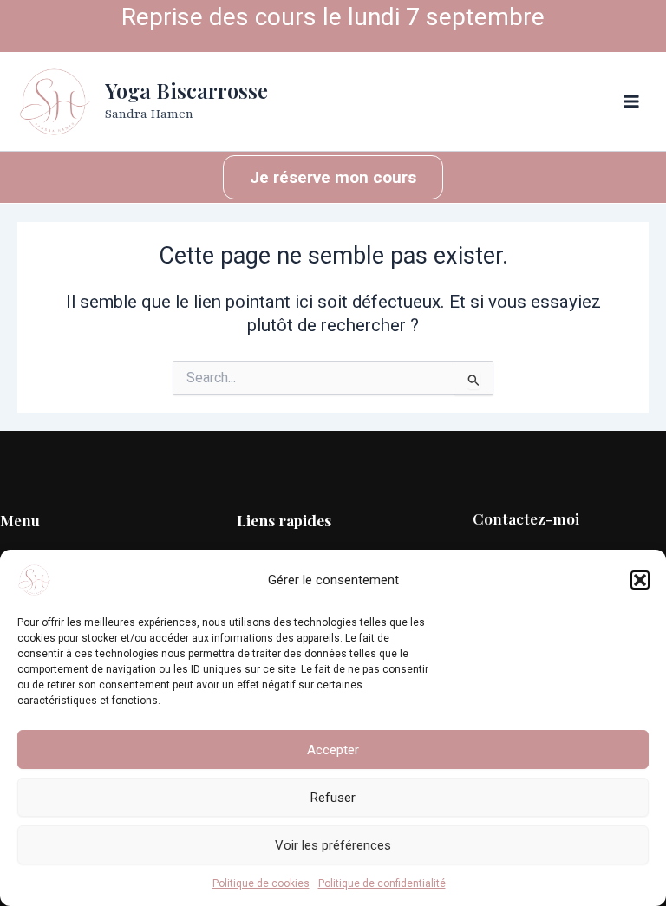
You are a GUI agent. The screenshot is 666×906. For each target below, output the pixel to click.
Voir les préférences (333, 845)
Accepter (333, 750)
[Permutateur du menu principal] (632, 102)
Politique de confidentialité (382, 883)
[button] (640, 580)
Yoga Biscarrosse (186, 90)
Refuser (333, 797)
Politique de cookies (261, 883)
